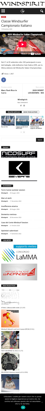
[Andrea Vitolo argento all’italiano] (37, 121)
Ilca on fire (4, 127)
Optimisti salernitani (9, 231)
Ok (23, 407)
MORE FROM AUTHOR (30, 112)
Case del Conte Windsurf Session (14, 222)
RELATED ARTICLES (14, 112)
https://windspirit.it (22, 102)
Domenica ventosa (8, 214)
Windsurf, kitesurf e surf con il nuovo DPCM (15, 329)
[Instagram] (24, 106)
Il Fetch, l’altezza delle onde (10, 308)
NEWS (3, 17)
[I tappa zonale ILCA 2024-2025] (22, 121)
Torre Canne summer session (13, 190)
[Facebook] (3, 79)
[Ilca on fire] (8, 121)
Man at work (6, 198)
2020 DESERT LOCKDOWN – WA (36, 91)
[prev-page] (21, 132)
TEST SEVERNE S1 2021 (9, 351)
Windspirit (22, 99)
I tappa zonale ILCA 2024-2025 (22, 127)
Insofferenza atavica (9, 206)
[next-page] (24, 132)
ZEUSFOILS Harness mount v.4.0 (12, 372)
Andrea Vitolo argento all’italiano (36, 127)
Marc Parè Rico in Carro (9, 91)
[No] (42, 402)
